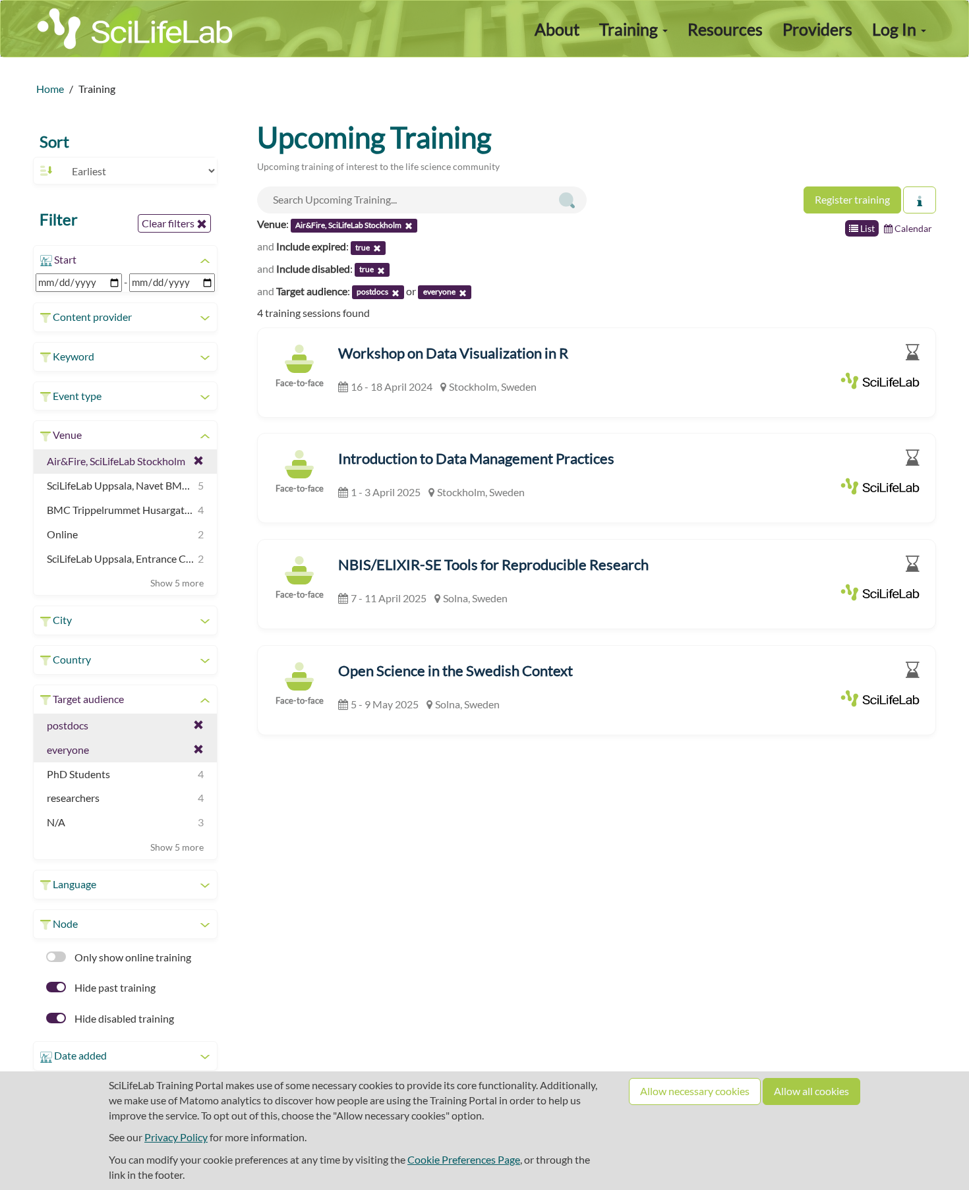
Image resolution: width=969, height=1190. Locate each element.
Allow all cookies (811, 1091)
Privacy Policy (176, 1137)
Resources (725, 29)
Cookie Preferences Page (463, 1159)
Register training (852, 199)
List (866, 228)
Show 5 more (177, 582)
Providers (817, 29)
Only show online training (132, 957)
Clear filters (169, 223)
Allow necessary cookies (694, 1091)
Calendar (912, 228)
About (557, 29)
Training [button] (630, 29)
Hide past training (114, 987)
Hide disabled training (123, 1018)
